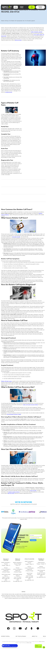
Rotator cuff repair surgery (6, 381)
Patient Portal (5, 636)
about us (34, 636)
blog (44, 636)
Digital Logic (29, 642)
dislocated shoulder (16, 236)
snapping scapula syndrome (14, 491)
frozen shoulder (33, 490)
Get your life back (21, 636)
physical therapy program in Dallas (14, 414)
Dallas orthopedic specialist (36, 31)
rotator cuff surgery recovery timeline (30, 404)
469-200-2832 (18, 40)
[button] (15, 7)
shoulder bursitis (8, 92)
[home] (7, 7)
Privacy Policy (41, 641)
